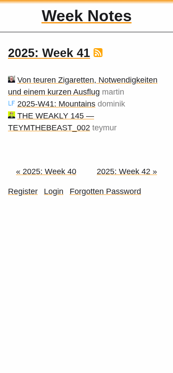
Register (23, 191)
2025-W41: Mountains (56, 103)
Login (53, 191)
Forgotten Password (105, 191)
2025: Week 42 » (127, 171)
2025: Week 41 (49, 53)
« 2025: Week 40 (46, 171)
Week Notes (87, 16)
